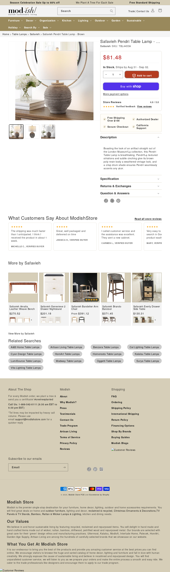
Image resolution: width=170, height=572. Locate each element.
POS (83, 494)
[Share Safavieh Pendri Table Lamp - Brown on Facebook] (105, 201)
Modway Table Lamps (69, 361)
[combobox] (86, 11)
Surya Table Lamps (147, 361)
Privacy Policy (68, 443)
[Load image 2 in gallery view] (32, 132)
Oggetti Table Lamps (109, 361)
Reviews (65, 448)
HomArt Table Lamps (67, 354)
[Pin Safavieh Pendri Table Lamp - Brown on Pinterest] (117, 201)
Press (63, 408)
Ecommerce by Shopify (99, 494)
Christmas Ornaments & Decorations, (135, 510)
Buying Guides (120, 437)
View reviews (144, 106)
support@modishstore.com (30, 419)
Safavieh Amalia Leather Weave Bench (22, 307)
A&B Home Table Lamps (25, 347)
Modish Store (74, 494)
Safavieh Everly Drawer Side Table (146, 307)
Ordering (116, 402)
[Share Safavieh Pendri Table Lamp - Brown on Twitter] (111, 201)
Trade (131, 11)
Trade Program (69, 425)
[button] (160, 10)
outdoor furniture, (56, 510)
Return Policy (119, 419)
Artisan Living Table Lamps (66, 347)
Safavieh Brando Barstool (111, 307)
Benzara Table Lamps (106, 347)
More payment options (115, 94)
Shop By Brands (121, 431)
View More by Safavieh (21, 333)
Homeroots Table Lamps (107, 354)
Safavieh (105, 46)
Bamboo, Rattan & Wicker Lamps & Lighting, (56, 514)
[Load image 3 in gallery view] (48, 132)
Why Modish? (68, 402)
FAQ (114, 396)
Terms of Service (70, 437)
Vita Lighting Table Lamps (26, 367)
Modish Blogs (119, 443)
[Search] (111, 11)
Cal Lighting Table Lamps (144, 347)
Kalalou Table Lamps (147, 354)
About (63, 396)
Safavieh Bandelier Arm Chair (84, 307)
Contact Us (142, 11)
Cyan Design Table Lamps (26, 354)
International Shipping (125, 413)
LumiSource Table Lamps (26, 361)
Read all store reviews (148, 218)
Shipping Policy (121, 408)
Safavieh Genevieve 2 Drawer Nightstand (53, 307)
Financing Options (122, 425)
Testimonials (68, 413)
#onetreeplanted (43, 399)
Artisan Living (68, 431)
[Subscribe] (64, 467)
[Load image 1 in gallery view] (16, 132)
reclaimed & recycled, (100, 510)
